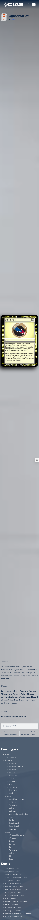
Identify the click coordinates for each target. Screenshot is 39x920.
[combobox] (21, 726)
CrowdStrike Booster (14, 887)
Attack (8, 796)
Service (12, 772)
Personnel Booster (13, 908)
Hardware (13, 787)
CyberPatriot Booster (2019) (14, 716)
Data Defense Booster (14, 896)
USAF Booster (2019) (13, 917)
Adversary (13, 829)
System (12, 841)
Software (12, 769)
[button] (28, 4)
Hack (11, 817)
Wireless (12, 838)
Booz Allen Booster (13, 884)
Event (13, 19)
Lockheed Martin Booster (16, 902)
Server (11, 847)
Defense (8, 760)
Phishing (12, 802)
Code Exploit (14, 826)
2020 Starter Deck (13, 875)
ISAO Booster (10, 899)
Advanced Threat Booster (16, 878)
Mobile (11, 808)
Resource (13, 775)
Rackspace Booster (13, 911)
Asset (7, 832)
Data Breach (14, 823)
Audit (11, 793)
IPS (10, 784)
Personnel (13, 781)
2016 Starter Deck (12, 869)
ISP (10, 856)
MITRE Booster (11, 905)
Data (11, 859)
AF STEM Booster (12, 881)
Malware (12, 811)
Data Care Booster (13, 893)
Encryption (13, 790)
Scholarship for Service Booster (18, 914)
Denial (11, 820)
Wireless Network (16, 835)
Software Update (16, 766)
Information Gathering (18, 814)
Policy (11, 778)
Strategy (12, 763)
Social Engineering (17, 799)
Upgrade (12, 757)
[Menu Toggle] (34, 4)
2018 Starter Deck (12, 872)
